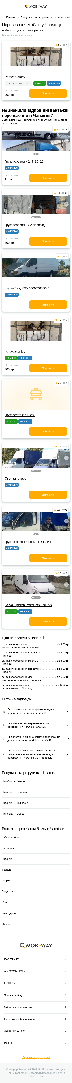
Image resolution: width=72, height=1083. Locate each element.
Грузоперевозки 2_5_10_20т (25, 161)
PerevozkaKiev (15, 77)
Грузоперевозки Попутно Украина (28, 542)
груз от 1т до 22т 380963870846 (27, 288)
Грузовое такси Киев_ (20, 415)
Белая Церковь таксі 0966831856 (28, 605)
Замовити (48, 93)
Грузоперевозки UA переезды (26, 225)
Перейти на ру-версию (36, 1057)
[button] (35, 154)
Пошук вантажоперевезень (37, 17)
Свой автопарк (15, 478)
